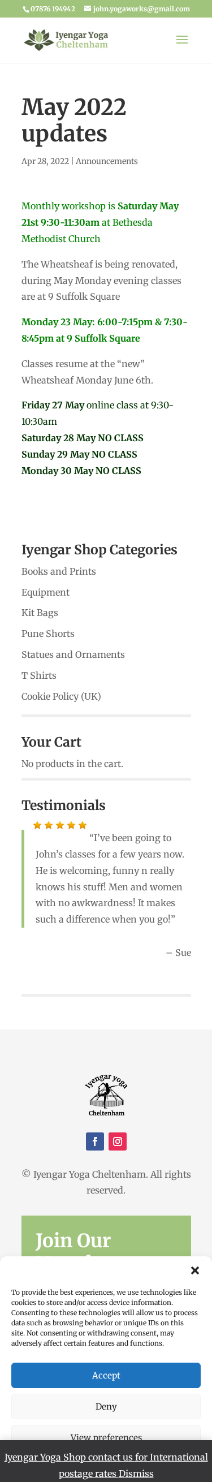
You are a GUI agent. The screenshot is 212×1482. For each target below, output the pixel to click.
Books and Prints (58, 571)
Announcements (107, 161)
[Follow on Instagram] (118, 1141)
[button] (195, 1270)
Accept (106, 1375)
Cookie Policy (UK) (61, 696)
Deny (106, 1406)
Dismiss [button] (136, 1473)
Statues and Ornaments (73, 654)
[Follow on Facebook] (95, 1141)
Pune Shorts (48, 633)
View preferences (106, 1437)
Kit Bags (39, 612)
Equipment (45, 592)
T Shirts (39, 675)
